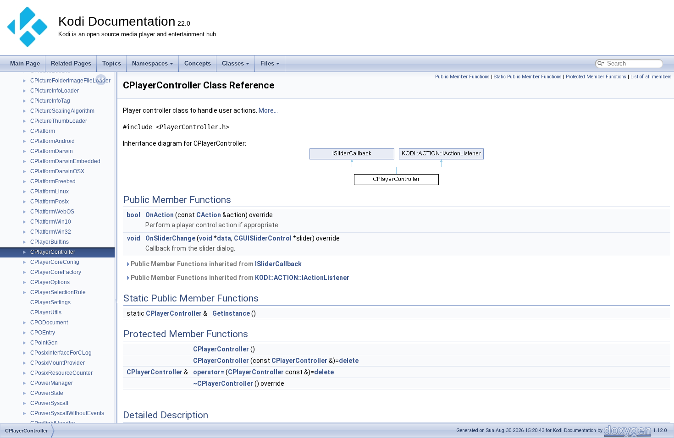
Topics (111, 63)
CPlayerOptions (50, 282)
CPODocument (49, 322)
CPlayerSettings (50, 302)
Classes (233, 63)
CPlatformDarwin (51, 151)
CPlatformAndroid (52, 141)
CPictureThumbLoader (58, 121)
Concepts (197, 63)
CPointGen (44, 342)
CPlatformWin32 (50, 232)
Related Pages (71, 63)
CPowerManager (51, 383)
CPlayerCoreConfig (54, 262)
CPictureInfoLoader (54, 91)
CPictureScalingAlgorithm (62, 111)
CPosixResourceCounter (61, 373)
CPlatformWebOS (52, 211)
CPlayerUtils (45, 312)
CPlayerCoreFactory (55, 272)
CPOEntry (42, 332)
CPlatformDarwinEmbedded (65, 161)
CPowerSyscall (49, 403)
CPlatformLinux (49, 191)
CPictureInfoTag (50, 101)
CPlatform (42, 131)
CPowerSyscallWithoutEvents (67, 413)
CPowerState (46, 393)
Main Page (25, 63)
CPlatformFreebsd (53, 181)
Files (267, 63)
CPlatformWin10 (50, 222)
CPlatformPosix (49, 201)
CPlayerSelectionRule (58, 292)
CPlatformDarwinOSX (57, 171)
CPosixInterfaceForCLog (61, 353)
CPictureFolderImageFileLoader (70, 80)
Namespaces (150, 63)
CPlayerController (52, 252)
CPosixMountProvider (57, 363)
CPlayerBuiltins (49, 242)
